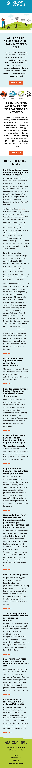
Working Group (16, 758)
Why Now (16, 760)
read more (16, 82)
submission (23, 209)
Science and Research (16, 763)
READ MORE (7, 353)
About (16, 755)
